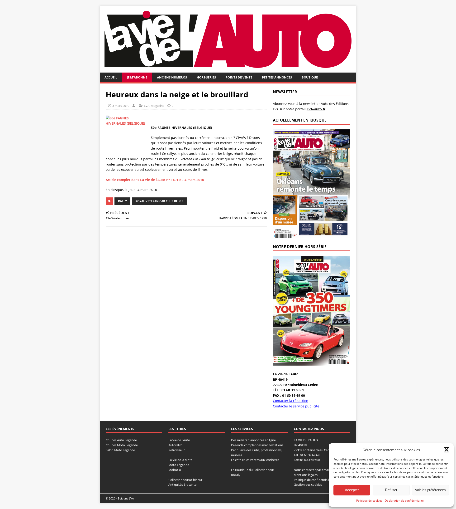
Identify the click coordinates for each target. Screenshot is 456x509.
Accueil (110, 77)
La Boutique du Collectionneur (252, 470)
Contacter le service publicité (296, 406)
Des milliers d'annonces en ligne (253, 440)
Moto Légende (178, 465)
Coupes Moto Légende (122, 445)
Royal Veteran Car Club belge (159, 201)
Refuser (391, 490)
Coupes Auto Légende (121, 440)
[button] (446, 449)
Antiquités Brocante (182, 484)
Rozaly (235, 475)
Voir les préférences (430, 490)
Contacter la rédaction (290, 400)
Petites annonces (277, 77)
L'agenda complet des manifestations (257, 445)
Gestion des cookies (308, 484)
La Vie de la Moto (180, 460)
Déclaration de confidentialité (404, 501)
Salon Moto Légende (120, 450)
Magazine (157, 105)
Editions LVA (126, 498)
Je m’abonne (137, 77)
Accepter (352, 490)
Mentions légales (306, 475)
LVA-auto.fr (316, 109)
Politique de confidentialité (313, 480)
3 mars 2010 (120, 105)
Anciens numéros (172, 77)
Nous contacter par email (311, 470)
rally (122, 201)
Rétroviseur (176, 450)
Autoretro (175, 445)
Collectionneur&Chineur (185, 480)
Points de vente (239, 77)
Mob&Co (174, 470)
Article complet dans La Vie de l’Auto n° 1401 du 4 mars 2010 (155, 179)
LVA (146, 105)
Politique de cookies (369, 501)
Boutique (310, 77)
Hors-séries (206, 77)
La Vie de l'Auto (179, 440)
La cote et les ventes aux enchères (255, 460)
